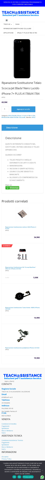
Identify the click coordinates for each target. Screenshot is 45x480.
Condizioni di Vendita (9, 424)
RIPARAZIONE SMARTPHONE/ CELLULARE (13, 117)
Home (17, 24)
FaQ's (4, 433)
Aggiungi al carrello (23, 109)
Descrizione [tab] (12, 127)
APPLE (33, 117)
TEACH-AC (7, 24)
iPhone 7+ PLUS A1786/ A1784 (26, 115)
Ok (14, 477)
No (19, 477)
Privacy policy (28, 477)
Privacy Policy (6, 459)
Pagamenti (5, 426)
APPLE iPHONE (12, 115)
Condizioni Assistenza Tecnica (12, 440)
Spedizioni (5, 428)
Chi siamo (5, 457)
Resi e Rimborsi (7, 431)
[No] (42, 470)
